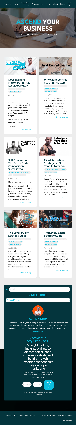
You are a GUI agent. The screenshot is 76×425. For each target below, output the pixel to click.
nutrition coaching (51, 88)
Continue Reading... (26, 129)
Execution (35, 4)
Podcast (48, 4)
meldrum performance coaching (55, 86)
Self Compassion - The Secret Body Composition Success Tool (19, 164)
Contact (62, 4)
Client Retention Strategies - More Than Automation (55, 163)
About (55, 4)
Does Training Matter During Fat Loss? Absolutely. (19, 82)
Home (16, 4)
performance (20, 89)
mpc (10, 175)
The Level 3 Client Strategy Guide (18, 234)
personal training (15, 91)
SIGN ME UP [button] (49, 384)
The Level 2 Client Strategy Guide (54, 234)
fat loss (11, 89)
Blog (42, 4)
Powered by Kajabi (67, 420)
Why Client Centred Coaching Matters (55, 81)
